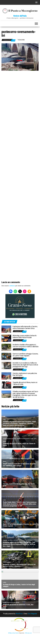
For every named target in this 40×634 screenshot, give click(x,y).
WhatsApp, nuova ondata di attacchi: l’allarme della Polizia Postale (25, 336)
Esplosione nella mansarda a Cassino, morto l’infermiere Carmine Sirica (25, 327)
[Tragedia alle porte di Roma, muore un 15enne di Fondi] (6, 385)
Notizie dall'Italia (20, 16)
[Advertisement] (20, 91)
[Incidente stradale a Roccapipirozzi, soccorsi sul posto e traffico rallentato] (6, 347)
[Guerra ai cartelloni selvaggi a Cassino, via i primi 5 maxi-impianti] (6, 356)
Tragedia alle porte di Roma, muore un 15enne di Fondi (25, 383)
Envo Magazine (32, 614)
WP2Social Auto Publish (13, 633)
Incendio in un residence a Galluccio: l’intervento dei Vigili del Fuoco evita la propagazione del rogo (25, 365)
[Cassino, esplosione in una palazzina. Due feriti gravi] (6, 376)
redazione (21, 40)
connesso (12, 286)
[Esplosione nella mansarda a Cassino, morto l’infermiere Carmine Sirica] (6, 329)
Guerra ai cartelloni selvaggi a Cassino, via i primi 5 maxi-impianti (25, 355)
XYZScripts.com (28, 633)
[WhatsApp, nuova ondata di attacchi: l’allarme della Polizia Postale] (6, 338)
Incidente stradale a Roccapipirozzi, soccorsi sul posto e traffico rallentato (25, 346)
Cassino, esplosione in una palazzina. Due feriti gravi (25, 374)
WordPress (19, 614)
